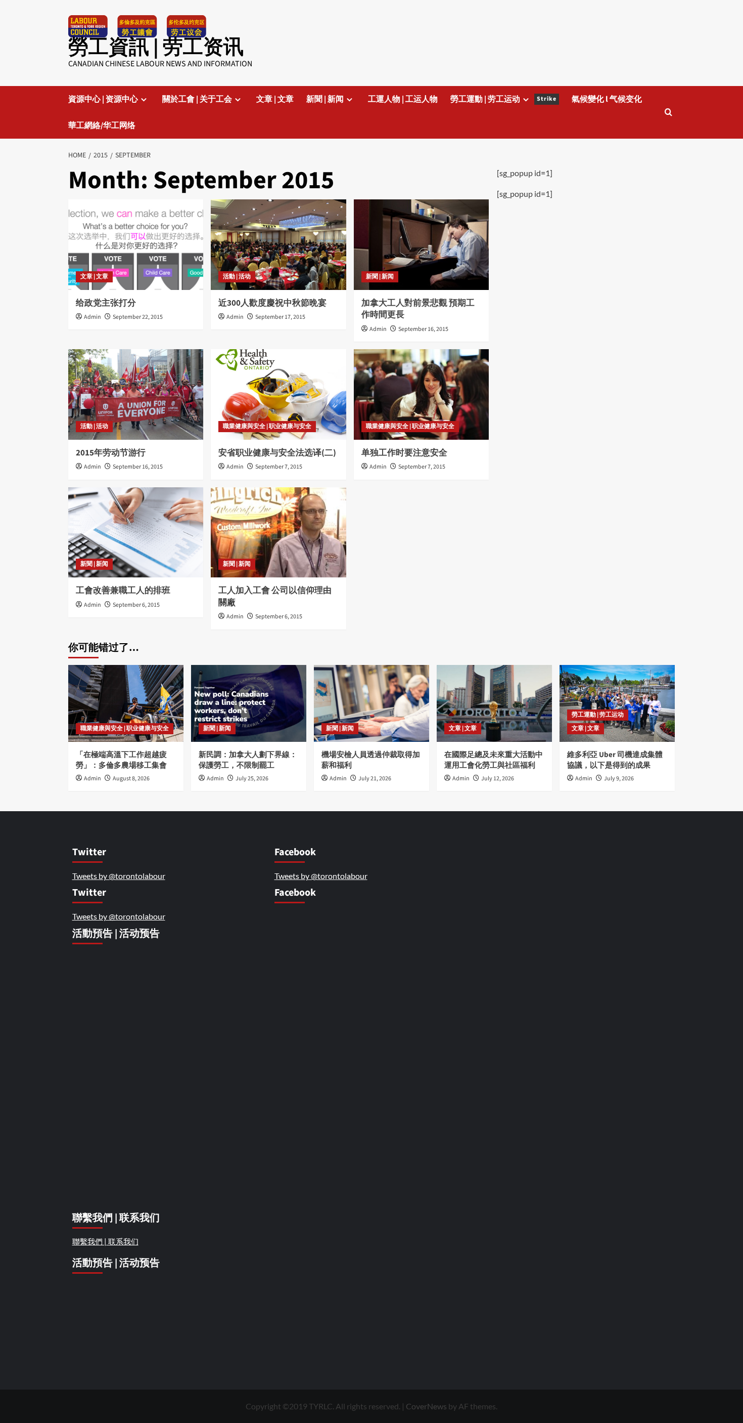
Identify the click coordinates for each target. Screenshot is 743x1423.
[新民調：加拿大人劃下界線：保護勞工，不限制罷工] (248, 703)
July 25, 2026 (252, 778)
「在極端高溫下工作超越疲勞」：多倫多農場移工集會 (122, 760)
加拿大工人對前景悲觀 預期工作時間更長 (418, 309)
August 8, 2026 (131, 778)
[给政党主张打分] (135, 244)
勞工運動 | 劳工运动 (503, 99)
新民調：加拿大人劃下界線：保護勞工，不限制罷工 (248, 760)
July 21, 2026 (374, 778)
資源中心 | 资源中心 (103, 99)
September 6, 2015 (136, 605)
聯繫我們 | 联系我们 (105, 1241)
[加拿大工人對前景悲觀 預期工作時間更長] (421, 244)
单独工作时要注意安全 (404, 453)
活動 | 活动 (237, 276)
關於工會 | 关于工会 (197, 99)
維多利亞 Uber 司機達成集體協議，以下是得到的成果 (615, 760)
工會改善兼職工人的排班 (123, 590)
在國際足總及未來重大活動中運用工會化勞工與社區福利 (493, 760)
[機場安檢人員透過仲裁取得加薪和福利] (371, 703)
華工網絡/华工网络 (101, 125)
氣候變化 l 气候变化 (607, 99)
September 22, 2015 (138, 317)
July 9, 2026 (619, 778)
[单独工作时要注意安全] (421, 394)
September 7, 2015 (278, 467)
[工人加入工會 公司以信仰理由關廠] (278, 532)
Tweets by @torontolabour (118, 876)
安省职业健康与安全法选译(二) (277, 453)
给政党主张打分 (106, 303)
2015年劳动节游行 (111, 453)
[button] (668, 112)
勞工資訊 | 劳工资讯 (156, 47)
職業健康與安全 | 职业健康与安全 (267, 426)
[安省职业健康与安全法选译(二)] (278, 394)
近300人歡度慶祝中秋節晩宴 (272, 303)
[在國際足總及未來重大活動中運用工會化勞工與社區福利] (494, 703)
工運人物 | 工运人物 (403, 99)
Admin (92, 317)
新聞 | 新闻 (325, 99)
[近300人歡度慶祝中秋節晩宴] (278, 244)
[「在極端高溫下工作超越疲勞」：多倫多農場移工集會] (125, 703)
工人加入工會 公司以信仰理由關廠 (275, 596)
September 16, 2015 (423, 329)
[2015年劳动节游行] (135, 394)
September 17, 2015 (280, 317)
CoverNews (426, 1406)
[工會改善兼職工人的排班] (135, 532)
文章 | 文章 (275, 99)
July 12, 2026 (497, 778)
